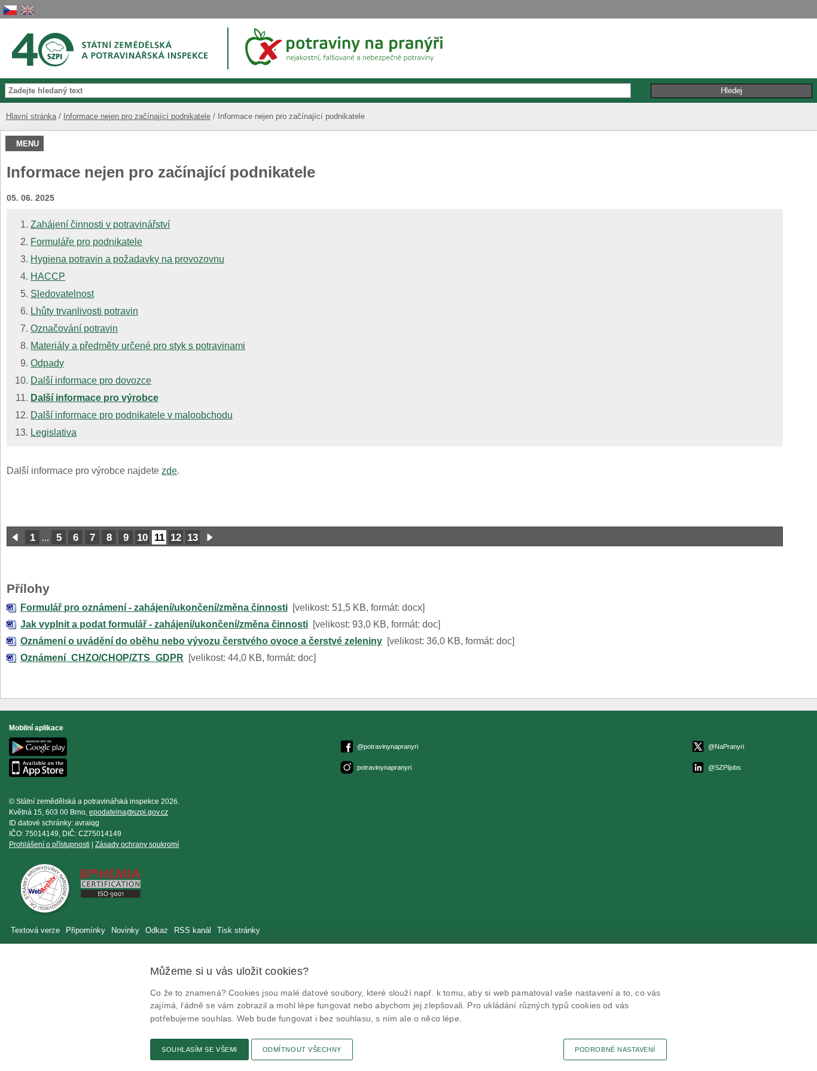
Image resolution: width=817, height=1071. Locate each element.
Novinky (125, 930)
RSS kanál (192, 930)
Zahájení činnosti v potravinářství (100, 224)
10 (142, 537)
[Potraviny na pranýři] (348, 46)
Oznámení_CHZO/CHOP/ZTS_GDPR (102, 658)
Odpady (47, 363)
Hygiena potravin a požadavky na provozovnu (127, 259)
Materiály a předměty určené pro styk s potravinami (138, 346)
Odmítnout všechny (302, 1049)
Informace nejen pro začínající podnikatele (137, 116)
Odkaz (157, 930)
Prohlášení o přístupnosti (49, 844)
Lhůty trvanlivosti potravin (84, 311)
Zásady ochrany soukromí (137, 844)
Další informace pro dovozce (91, 380)
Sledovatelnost (62, 294)
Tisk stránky (238, 930)
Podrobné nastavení (615, 1049)
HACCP (48, 276)
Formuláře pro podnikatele (86, 242)
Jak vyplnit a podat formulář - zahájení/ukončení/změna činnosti (164, 624)
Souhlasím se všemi (199, 1049)
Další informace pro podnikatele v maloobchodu (132, 415)
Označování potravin (74, 328)
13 (192, 537)
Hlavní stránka (31, 116)
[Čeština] (10, 10)
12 (175, 537)
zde (169, 471)
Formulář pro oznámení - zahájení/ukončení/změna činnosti (154, 607)
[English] (27, 10)
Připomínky (87, 930)
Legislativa (54, 432)
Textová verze (35, 930)
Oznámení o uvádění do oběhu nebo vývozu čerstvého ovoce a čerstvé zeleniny (201, 641)
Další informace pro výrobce (94, 398)
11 (159, 537)
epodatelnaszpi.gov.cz (128, 812)
